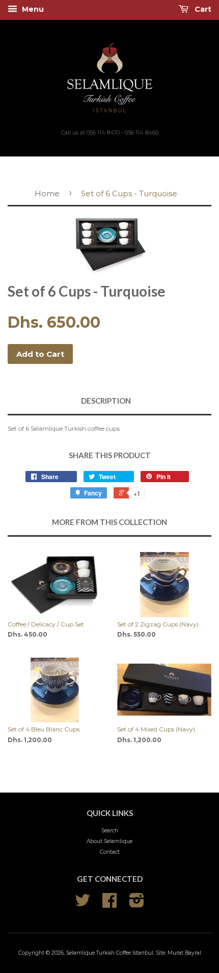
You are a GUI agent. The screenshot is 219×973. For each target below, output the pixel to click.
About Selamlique (109, 841)
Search (109, 830)
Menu (32, 9)
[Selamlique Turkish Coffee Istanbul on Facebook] (109, 904)
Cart (202, 9)
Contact (110, 852)
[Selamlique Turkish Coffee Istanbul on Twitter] (82, 904)
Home (47, 193)
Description (106, 400)
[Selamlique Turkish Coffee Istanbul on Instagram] (137, 904)
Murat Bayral (184, 953)
